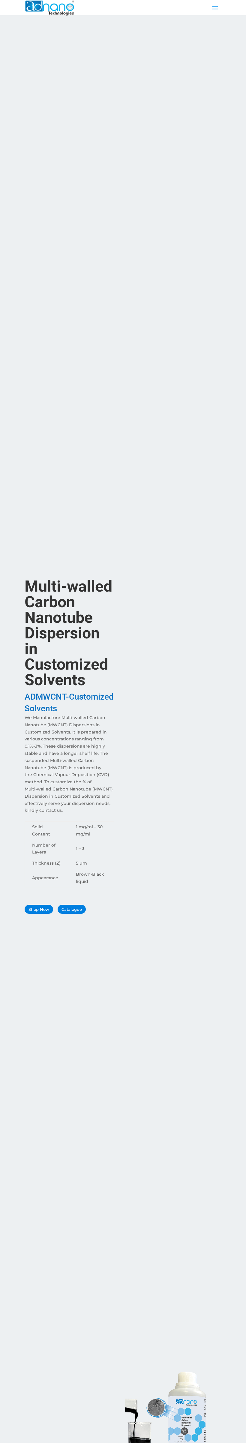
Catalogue (72, 909)
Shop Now (38, 909)
